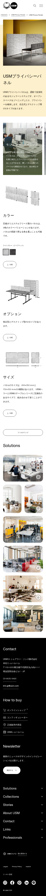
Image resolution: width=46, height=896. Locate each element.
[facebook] (12, 883)
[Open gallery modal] (23, 468)
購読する (10, 770)
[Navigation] (41, 5)
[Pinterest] (19, 883)
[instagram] (5, 883)
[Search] (34, 5)
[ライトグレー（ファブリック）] (6, 252)
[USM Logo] (10, 5)
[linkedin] (27, 883)
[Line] (34, 883)
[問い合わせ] (38, 476)
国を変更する (22, 854)
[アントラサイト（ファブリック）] (13, 252)
